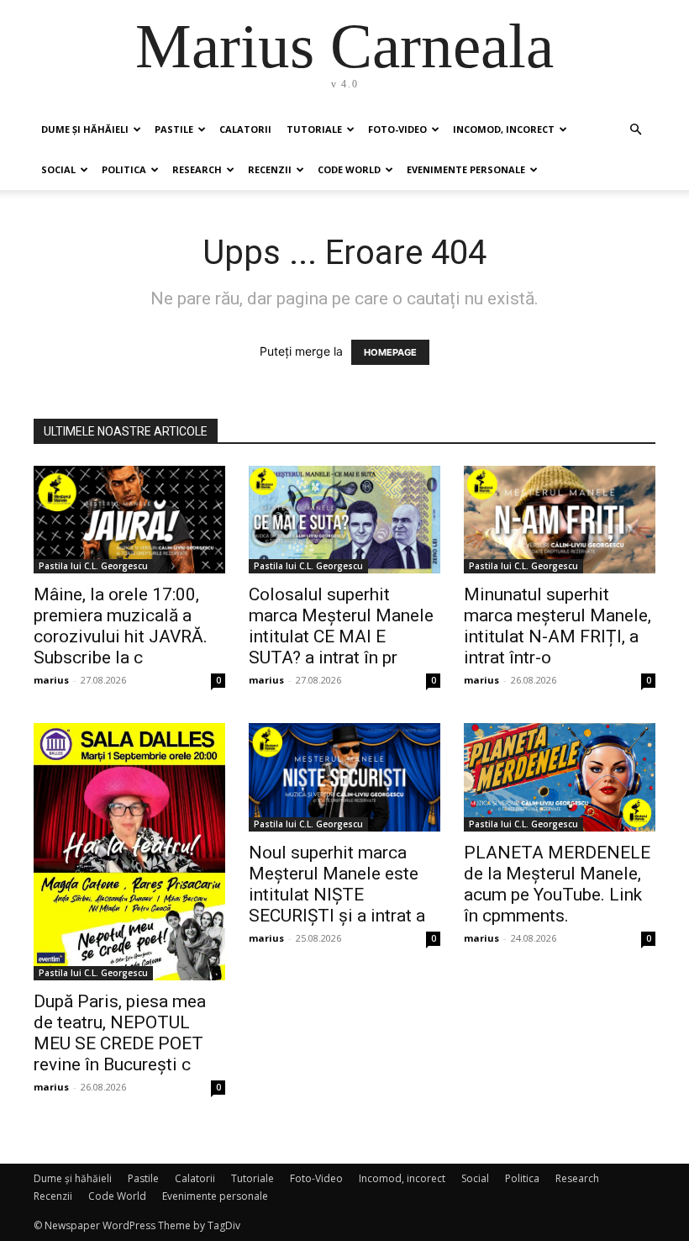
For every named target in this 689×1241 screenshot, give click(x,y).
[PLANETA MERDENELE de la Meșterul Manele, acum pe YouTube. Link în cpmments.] (559, 777)
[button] (635, 130)
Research (197, 169)
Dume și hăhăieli (85, 129)
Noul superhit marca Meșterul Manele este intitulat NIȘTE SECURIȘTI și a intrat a (337, 884)
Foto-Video (397, 129)
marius (51, 679)
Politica (124, 169)
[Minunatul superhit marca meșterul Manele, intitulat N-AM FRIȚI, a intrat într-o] (559, 519)
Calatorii (245, 129)
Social (58, 169)
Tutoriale (314, 129)
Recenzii (270, 169)
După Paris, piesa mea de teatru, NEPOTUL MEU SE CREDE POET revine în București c (120, 1033)
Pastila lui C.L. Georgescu (93, 566)
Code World (349, 169)
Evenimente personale (466, 169)
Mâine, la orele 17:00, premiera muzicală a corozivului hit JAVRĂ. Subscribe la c (121, 626)
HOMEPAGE (390, 352)
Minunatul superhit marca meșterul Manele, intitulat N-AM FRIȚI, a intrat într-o (557, 626)
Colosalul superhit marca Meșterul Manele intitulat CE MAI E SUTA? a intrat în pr (341, 626)
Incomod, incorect (504, 129)
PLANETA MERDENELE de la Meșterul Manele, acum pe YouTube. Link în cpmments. (557, 884)
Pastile (174, 129)
